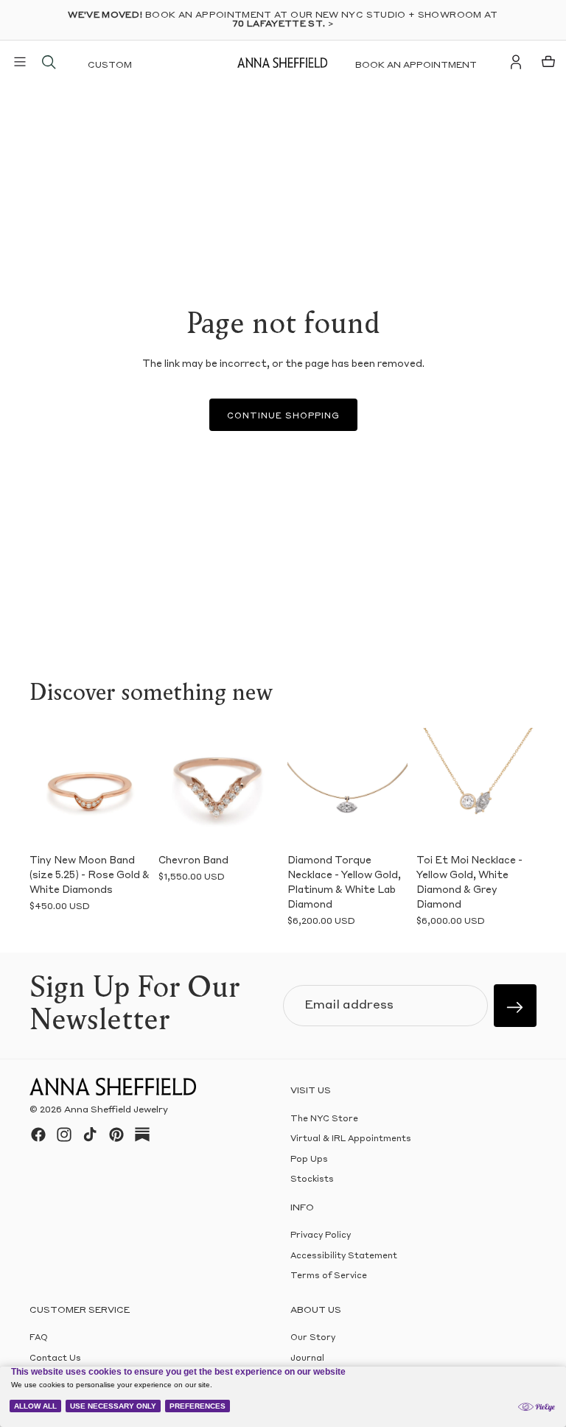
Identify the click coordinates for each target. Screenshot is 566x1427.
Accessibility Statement (343, 1256)
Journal (307, 1359)
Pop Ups (309, 1160)
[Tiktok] (90, 1134)
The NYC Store (324, 1119)
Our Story (312, 1338)
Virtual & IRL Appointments (350, 1139)
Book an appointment (416, 65)
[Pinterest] (116, 1134)
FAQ (38, 1338)
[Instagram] (64, 1134)
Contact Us (55, 1359)
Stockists (312, 1180)
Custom (110, 65)
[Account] (516, 62)
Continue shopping (283, 417)
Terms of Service (328, 1276)
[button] (45, 787)
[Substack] (142, 1134)
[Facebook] (38, 1134)
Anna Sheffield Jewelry (116, 1110)
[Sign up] (515, 1005)
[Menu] (20, 62)
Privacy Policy (320, 1236)
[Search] (48, 62)
